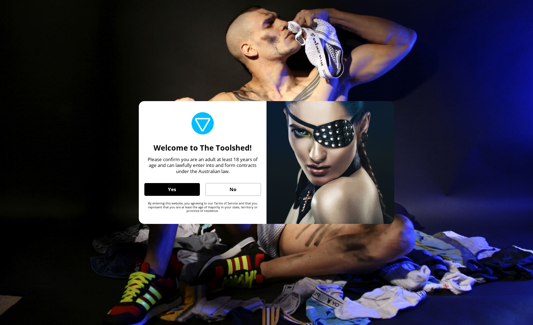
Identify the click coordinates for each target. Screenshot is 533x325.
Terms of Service (226, 203)
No (233, 189)
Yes (172, 189)
